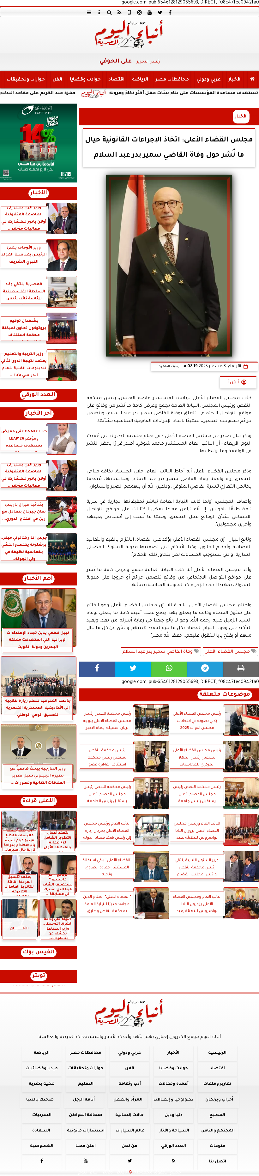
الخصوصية (41, 1146)
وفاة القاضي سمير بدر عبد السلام (158, 652)
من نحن (129, 1146)
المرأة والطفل (127, 1100)
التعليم (85, 1084)
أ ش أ (233, 382)
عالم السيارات (130, 1131)
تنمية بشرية (42, 1084)
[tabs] (89, 12)
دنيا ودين (174, 1115)
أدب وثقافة (129, 1084)
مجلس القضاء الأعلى (227, 652)
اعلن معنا (85, 1146)
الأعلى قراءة (38, 801)
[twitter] (160, 12)
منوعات (217, 1146)
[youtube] (150, 12)
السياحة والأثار (174, 1131)
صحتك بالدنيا (40, 1100)
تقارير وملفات (217, 1084)
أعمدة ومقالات (174, 1084)
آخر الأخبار (39, 414)
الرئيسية (217, 1053)
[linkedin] (140, 12)
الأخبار (235, 79)
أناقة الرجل (84, 1100)
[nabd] (129, 12)
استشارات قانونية (86, 1131)
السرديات (41, 1115)
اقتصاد (116, 79)
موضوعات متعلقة (224, 695)
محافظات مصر (172, 79)
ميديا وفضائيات (42, 1068)
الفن (57, 79)
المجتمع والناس (218, 1131)
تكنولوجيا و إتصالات (173, 1100)
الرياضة (140, 79)
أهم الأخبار (38, 579)
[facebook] (170, 12)
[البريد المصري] (38, 143)
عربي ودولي (208, 79)
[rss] (119, 12)
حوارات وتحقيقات (26, 79)
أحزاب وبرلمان (219, 1100)
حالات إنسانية (129, 1115)
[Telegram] (205, 669)
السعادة (41, 1131)
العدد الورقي (38, 395)
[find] (109, 12)
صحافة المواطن (85, 1115)
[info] (99, 12)
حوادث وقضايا (85, 79)
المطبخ (217, 1115)
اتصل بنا (217, 1162)
